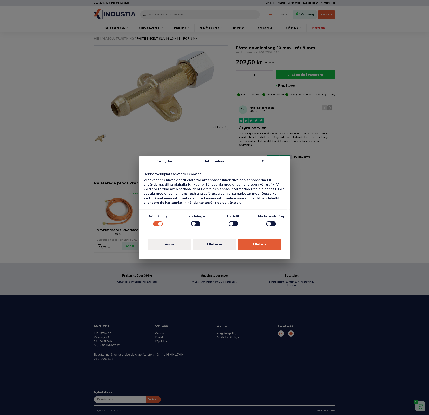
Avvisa (170, 244)
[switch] (195, 223)
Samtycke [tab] (164, 161)
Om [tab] (265, 161)
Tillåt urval (214, 244)
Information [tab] (214, 161)
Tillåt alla (259, 244)
